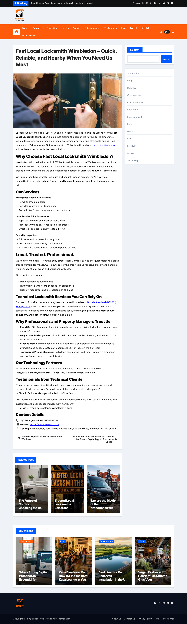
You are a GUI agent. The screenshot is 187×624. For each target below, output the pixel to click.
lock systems (23, 306)
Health (65, 28)
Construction (134, 95)
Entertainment (92, 28)
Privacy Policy (145, 618)
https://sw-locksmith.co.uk (44, 424)
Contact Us (129, 618)
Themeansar (63, 618)
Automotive (133, 73)
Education (52, 28)
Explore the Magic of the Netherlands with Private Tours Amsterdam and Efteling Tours (103, 509)
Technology (110, 28)
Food (130, 124)
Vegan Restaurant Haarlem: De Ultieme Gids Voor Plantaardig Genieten (153, 577)
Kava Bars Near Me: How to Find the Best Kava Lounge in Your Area (73, 577)
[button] (173, 32)
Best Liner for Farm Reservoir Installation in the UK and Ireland (113, 577)
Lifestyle (145, 28)
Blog (129, 80)
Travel (133, 28)
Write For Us (29, 35)
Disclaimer (168, 618)
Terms (157, 618)
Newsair (50, 618)
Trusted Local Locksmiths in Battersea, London (64, 506)
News (25, 28)
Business (37, 28)
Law (123, 28)
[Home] (16, 32)
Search (135, 49)
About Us (116, 618)
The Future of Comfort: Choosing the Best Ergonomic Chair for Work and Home (31, 509)
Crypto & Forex (135, 102)
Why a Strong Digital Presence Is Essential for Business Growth (33, 577)
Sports (76, 28)
